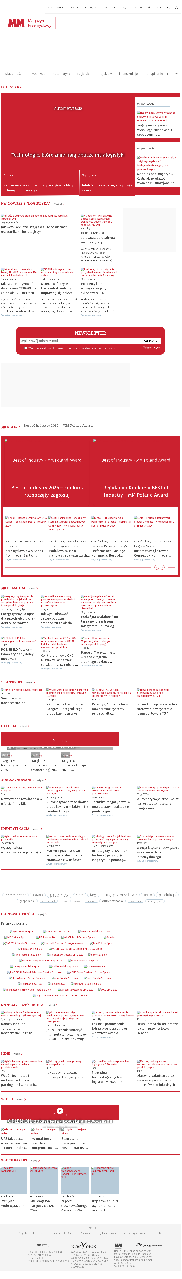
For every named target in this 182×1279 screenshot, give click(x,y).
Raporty (85, 647)
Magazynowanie (90, 175)
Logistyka (84, 74)
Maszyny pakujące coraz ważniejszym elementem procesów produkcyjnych (156, 1080)
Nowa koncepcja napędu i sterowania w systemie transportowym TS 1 (157, 708)
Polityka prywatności (134, 1233)
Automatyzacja (68, 108)
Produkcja (38, 74)
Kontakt (71, 1233)
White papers (154, 7)
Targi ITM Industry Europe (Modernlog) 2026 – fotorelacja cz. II (44, 770)
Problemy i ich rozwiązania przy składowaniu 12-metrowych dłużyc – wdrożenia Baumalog (97, 293)
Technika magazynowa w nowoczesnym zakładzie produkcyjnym (111, 806)
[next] (162, 567)
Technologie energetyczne (15, 609)
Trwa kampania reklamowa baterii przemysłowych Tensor (158, 1028)
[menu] (90, 7)
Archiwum (86, 1233)
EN (152, 1233)
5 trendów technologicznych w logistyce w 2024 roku (108, 1077)
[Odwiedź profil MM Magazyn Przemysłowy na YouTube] (94, 1228)
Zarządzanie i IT (156, 74)
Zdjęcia (125, 7)
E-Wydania (74, 7)
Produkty (85, 228)
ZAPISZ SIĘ (151, 341)
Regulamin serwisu (107, 1233)
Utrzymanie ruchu (50, 609)
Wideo (138, 7)
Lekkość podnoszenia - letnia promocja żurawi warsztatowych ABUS (109, 1028)
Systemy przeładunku (12, 1019)
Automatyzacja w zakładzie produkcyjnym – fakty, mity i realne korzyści (67, 806)
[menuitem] (55, 8)
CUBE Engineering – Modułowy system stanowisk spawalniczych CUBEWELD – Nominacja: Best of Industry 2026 (67, 555)
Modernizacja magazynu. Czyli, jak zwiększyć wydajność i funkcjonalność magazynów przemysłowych (157, 183)
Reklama (37, 1233)
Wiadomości (13, 74)
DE (160, 1233)
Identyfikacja (7, 843)
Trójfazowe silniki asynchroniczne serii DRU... (104, 1205)
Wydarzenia (110, 7)
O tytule (23, 1233)
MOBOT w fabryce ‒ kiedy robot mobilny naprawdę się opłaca (57, 288)
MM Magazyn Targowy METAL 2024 (42, 1205)
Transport (9, 175)
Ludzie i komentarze (51, 279)
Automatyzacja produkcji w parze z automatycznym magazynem (158, 803)
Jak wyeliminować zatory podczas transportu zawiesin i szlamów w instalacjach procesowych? (59, 623)
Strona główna (55, 7)
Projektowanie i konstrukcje (118, 74)
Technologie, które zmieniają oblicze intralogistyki (68, 155)
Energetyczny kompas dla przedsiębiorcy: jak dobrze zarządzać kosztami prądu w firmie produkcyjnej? (19, 623)
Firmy (4, 644)
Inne (3, 1070)
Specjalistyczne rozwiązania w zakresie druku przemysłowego (158, 852)
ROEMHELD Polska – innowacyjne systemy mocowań (17, 654)
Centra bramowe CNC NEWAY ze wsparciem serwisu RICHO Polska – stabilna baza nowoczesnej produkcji (59, 664)
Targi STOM (143, 794)
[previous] (157, 567)
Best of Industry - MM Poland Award (47, 460)
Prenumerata (55, 1233)
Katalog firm (91, 7)
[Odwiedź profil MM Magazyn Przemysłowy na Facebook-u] (86, 1228)
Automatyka (61, 74)
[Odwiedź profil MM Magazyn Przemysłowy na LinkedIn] (90, 1228)
